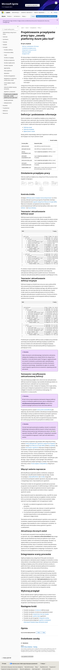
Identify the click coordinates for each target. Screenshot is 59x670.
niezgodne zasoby (44, 618)
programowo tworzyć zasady (40, 614)
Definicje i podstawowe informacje (30, 46)
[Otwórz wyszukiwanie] (51, 12)
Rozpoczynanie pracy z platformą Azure (46, 16)
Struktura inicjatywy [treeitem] (9, 57)
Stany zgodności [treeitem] (8, 70)
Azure (27, 27)
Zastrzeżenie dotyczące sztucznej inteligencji (12, 667)
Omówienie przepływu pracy (29, 48)
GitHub (23, 208)
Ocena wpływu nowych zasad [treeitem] (9, 83)
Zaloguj (55, 12)
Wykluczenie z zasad (29, 131)
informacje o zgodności (32, 447)
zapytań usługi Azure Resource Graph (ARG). (45, 202)
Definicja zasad (28, 127)
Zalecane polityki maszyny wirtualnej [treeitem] (10, 88)
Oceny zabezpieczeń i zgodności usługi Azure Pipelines (40, 443)
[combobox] (10, 29)
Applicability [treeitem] (7, 68)
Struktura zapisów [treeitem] (8, 65)
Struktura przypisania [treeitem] (9, 60)
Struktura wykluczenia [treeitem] (9, 63)
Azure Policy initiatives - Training (29, 647)
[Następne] (48, 12)
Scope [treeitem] (5, 55)
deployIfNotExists (33, 477)
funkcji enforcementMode (44, 410)
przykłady (52, 445)
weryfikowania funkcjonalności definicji (33, 403)
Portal (33, 16)
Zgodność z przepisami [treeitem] (9, 91)
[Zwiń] (18, 26)
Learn (22, 27)
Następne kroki (25, 53)
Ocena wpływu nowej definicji (39, 463)
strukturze (38, 610)
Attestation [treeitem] (6, 73)
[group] (39, 249)
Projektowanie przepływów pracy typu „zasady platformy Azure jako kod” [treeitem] (11, 95)
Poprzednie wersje (29, 667)
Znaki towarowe (36, 669)
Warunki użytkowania (25, 669)
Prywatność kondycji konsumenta (9, 669)
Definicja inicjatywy (29, 129)
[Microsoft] (3, 12)
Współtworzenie (44, 667)
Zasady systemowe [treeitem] (8, 100)
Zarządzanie (33, 27)
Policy (39, 27)
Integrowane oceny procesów (29, 50)
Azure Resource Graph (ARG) (37, 445)
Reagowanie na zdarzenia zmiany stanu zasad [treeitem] (10, 79)
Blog (36, 667)
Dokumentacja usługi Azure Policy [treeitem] (9, 33)
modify (43, 477)
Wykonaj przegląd (26, 52)
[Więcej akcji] (56, 28)
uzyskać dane (36, 616)
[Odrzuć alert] (56, 3)
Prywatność (52, 667)
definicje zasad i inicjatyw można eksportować (39, 198)
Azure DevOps (32, 208)
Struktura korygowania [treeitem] (9, 76)
